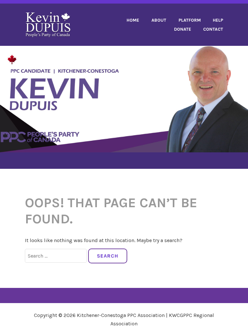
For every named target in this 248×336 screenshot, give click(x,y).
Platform (190, 20)
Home (133, 20)
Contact (213, 29)
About (158, 20)
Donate (182, 29)
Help (218, 20)
